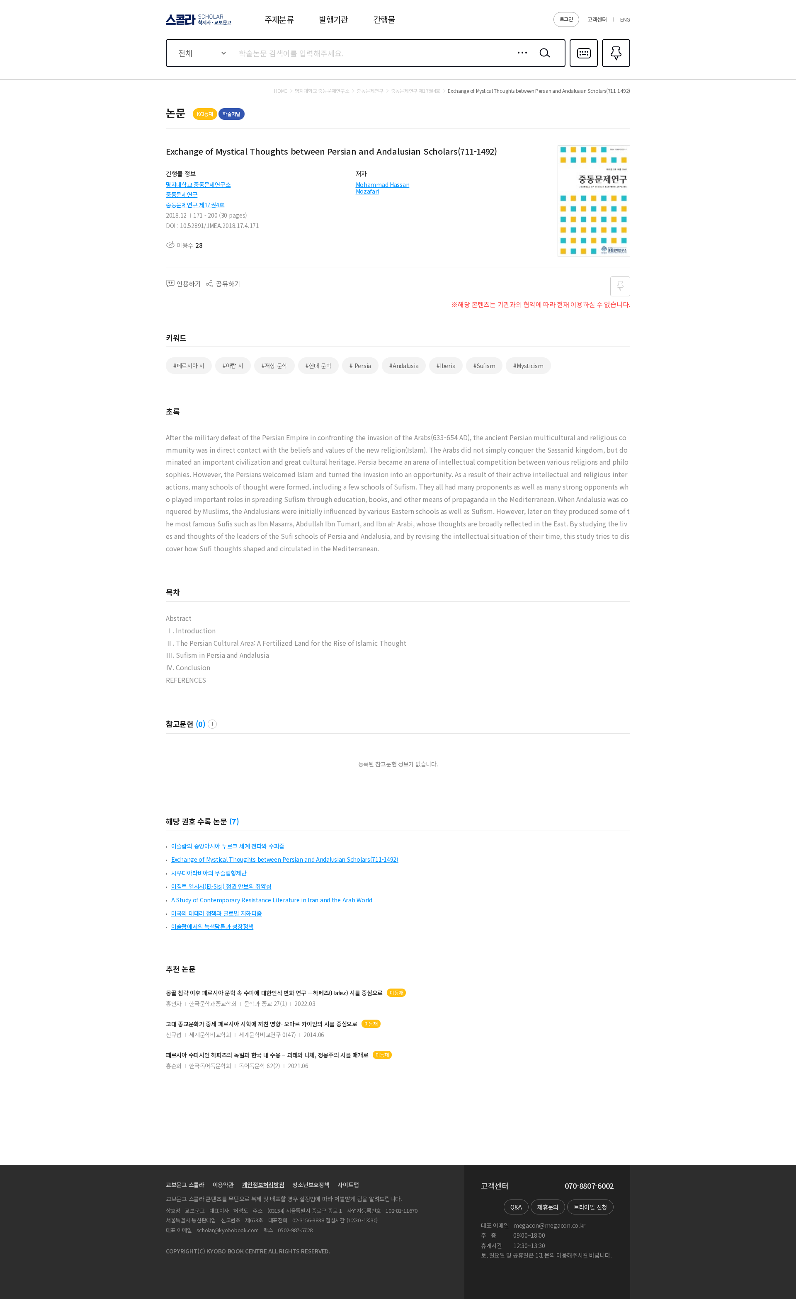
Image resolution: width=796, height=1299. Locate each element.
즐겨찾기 (615, 66)
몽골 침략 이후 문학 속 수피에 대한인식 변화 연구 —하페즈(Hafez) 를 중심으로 (274, 993)
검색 (543, 59)
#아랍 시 (233, 365)
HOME (280, 91)
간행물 (384, 19)
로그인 (566, 18)
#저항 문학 (274, 365)
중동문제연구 (181, 194)
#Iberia (446, 365)
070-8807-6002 (589, 1185)
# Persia (360, 365)
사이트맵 (348, 1184)
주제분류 (279, 19)
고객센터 (597, 19)
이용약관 (223, 1184)
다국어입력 (583, 66)
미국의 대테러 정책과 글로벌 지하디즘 (216, 913)
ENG (625, 19)
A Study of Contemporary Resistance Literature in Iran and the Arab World (271, 900)
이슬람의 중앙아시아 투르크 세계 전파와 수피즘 (227, 846)
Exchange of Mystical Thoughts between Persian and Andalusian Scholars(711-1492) (284, 859)
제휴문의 (547, 1207)
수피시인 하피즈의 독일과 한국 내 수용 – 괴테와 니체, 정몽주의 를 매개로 (267, 1055)
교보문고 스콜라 (185, 1184)
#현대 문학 (318, 365)
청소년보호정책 (310, 1184)
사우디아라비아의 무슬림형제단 (209, 873)
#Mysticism (528, 365)
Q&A (516, 1207)
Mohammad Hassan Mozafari (383, 188)
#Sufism (484, 365)
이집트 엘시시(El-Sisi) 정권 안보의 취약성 (221, 886)
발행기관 (333, 19)
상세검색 (520, 59)
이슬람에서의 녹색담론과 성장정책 (212, 926)
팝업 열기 (212, 724)
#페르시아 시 (188, 365)
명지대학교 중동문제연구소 (198, 184)
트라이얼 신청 (590, 1207)
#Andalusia (403, 365)
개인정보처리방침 (263, 1184)
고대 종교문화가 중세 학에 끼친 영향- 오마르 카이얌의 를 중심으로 (261, 1024)
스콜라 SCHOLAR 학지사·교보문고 (198, 24)
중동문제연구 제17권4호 (195, 205)
